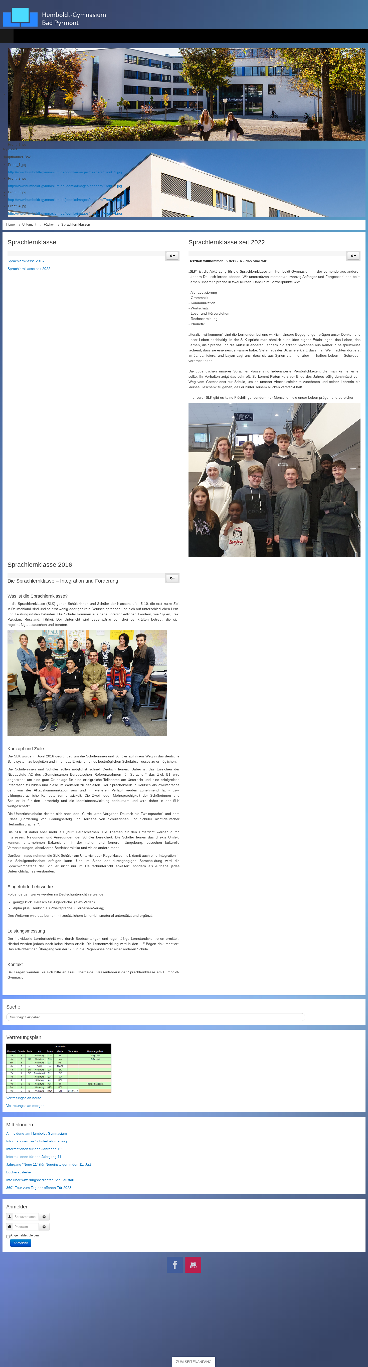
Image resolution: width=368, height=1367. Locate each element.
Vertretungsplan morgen (25, 1106)
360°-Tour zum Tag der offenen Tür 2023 (38, 1188)
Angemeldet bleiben (24, 1235)
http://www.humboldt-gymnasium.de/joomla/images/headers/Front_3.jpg (65, 200)
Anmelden (21, 1242)
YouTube (193, 1265)
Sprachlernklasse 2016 (26, 261)
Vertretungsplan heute (23, 1098)
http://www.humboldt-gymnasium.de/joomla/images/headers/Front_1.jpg (65, 172)
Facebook (175, 1265)
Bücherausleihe (18, 1172)
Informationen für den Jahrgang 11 (33, 1157)
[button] (172, 256)
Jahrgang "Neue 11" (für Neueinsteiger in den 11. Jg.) (48, 1164)
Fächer (49, 224)
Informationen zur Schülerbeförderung (36, 1141)
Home (10, 224)
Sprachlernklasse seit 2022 (29, 269)
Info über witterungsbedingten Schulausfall (40, 1180)
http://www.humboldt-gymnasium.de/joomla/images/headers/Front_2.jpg (65, 186)
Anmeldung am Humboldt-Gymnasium (36, 1133)
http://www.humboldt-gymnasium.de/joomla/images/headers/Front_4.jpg (65, 213)
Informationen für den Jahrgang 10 (34, 1149)
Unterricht (29, 224)
